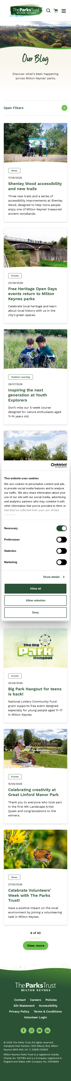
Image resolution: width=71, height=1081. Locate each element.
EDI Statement (24, 1005)
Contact (20, 1000)
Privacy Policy (19, 1011)
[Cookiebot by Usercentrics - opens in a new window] (51, 465)
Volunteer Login (35, 1017)
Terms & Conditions (48, 1011)
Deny (35, 612)
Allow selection (35, 600)
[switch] (61, 540)
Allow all (35, 588)
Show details (51, 576)
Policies (51, 1000)
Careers (35, 1000)
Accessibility (48, 1005)
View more (35, 945)
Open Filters (35, 108)
